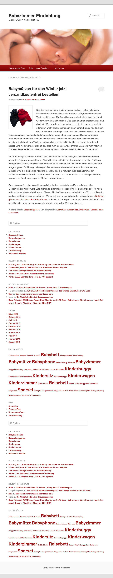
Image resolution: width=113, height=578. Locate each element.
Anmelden (13, 406)
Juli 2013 (13, 335)
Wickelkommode (15, 395)
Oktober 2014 (14, 326)
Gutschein (37, 370)
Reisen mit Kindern (17, 253)
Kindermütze (72, 209)
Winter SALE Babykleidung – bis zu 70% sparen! (31, 276)
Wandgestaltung (97, 391)
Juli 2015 (13, 320)
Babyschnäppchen (32, 209)
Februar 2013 (14, 338)
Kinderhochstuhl (15, 376)
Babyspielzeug (61, 363)
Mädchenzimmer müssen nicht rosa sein (34, 293)
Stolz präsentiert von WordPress (56, 567)
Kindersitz (43, 375)
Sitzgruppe (13, 391)
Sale (76, 384)
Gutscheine (46, 370)
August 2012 (14, 341)
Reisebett (58, 382)
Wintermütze (84, 209)
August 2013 (14, 332)
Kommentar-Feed (16, 412)
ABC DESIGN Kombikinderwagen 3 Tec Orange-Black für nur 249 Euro (58, 290)
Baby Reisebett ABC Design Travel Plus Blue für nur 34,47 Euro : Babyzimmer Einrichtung (50, 300)
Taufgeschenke (48, 391)
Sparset (25, 390)
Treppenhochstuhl (61, 391)
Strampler (37, 391)
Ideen (53, 370)
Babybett (50, 354)
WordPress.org (15, 415)
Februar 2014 (14, 329)
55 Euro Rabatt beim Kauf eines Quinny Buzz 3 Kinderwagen (44, 287)
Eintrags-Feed (15, 409)
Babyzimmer (14, 241)
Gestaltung (28, 370)
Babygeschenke (16, 234)
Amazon (23, 355)
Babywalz (71, 363)
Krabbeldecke (43, 384)
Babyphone (43, 361)
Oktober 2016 (14, 317)
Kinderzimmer (15, 247)
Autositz (37, 355)
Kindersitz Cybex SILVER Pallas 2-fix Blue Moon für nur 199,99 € (38, 267)
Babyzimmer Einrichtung (34, 15)
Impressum (59, 68)
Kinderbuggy (78, 368)
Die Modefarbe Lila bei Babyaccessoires (34, 296)
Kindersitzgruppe (60, 376)
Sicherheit (94, 384)
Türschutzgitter (84, 391)
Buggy (11, 370)
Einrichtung (18, 370)
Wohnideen (36, 395)
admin (42, 99)
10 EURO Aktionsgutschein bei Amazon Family (30, 270)
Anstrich (30, 355)
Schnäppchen (83, 384)
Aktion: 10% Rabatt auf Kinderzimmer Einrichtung (31, 273)
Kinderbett (60, 370)
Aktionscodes (14, 355)
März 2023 (13, 314)
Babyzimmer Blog (17, 68)
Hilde (11, 287)
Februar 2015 (14, 323)
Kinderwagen (14, 244)
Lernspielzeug (15, 250)
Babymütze (62, 209)
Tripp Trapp (73, 391)
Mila (10, 293)
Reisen (71, 384)
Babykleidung (78, 355)
